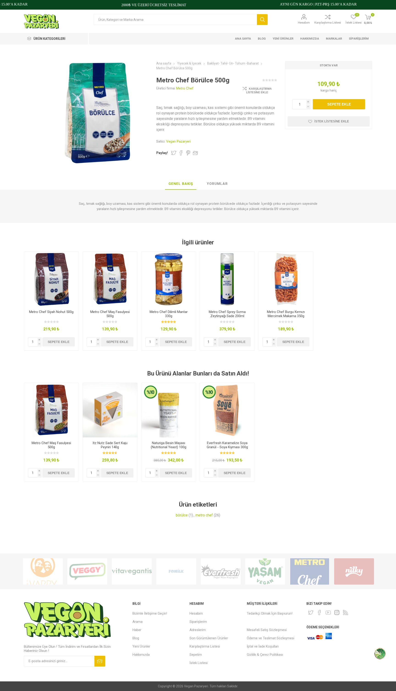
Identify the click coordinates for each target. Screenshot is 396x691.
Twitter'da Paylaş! (173, 152)
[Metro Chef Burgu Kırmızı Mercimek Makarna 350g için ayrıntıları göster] (285, 279)
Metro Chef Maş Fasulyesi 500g (110, 314)
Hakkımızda (141, 655)
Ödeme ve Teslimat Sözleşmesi (270, 638)
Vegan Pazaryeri (178, 141)
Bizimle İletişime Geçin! (149, 613)
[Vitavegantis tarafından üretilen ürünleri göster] (87, 571)
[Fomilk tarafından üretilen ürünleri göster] (132, 571)
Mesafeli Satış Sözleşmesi (267, 630)
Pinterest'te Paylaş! (188, 152)
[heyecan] (310, 612)
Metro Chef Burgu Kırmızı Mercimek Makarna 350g (286, 314)
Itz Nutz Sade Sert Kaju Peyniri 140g (110, 445)
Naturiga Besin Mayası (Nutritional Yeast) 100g (168, 445)
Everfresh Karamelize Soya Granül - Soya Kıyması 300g (227, 445)
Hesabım (304, 22)
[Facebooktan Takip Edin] (319, 612)
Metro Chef (184, 88)
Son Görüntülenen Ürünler (209, 638)
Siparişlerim (198, 622)
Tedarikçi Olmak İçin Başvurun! (269, 613)
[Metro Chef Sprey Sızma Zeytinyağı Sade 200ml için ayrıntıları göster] (227, 279)
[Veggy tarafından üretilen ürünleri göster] (43, 571)
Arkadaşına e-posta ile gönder (195, 152)
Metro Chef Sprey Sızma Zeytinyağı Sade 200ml (227, 314)
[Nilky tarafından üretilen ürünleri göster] (310, 571)
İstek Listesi (199, 663)
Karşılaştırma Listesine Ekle (259, 90)
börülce (182, 515)
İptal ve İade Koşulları (263, 646)
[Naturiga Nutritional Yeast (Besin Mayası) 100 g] (168, 410)
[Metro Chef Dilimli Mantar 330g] (168, 279)
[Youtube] (328, 612)
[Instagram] (337, 612)
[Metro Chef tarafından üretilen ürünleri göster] (265, 571)
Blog (135, 638)
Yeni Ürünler (141, 646)
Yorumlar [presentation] (217, 184)
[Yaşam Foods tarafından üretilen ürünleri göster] (221, 571)
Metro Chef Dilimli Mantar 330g (169, 314)
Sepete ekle (339, 104)
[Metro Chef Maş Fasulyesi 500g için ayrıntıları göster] (110, 279)
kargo (325, 90)
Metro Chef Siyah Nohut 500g (51, 312)
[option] (43, 571)
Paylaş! (162, 153)
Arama (262, 19)
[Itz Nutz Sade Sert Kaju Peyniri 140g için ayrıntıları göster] (110, 410)
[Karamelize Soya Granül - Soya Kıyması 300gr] (227, 410)
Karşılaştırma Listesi (327, 22)
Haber (136, 630)
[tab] (180, 184)
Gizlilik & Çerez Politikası (265, 655)
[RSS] (345, 612)
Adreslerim (198, 630)
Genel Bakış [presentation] (180, 184)
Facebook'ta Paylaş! (181, 152)
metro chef (204, 515)
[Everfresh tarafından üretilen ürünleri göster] (176, 571)
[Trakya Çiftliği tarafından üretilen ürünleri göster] (354, 571)
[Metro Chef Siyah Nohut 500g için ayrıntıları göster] (51, 279)
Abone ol (99, 661)
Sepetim (196, 655)
